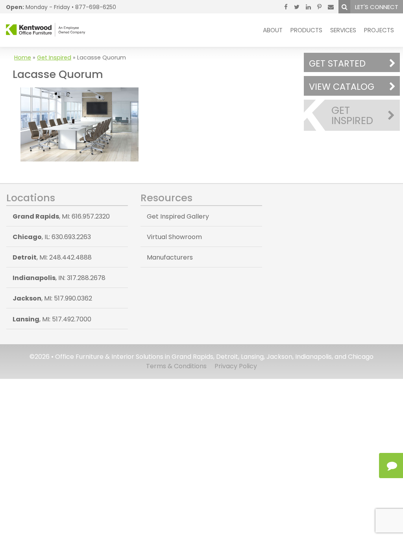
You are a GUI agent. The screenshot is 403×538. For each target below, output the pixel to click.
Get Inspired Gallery (178, 216)
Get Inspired (54, 57)
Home (22, 57)
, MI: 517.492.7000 (52, 319)
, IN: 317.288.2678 (59, 277)
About (273, 30)
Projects (379, 30)
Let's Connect (376, 7)
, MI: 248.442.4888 (52, 257)
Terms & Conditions (176, 366)
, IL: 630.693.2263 (52, 236)
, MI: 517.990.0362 (52, 298)
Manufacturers (170, 257)
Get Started (337, 63)
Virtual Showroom (174, 236)
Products (306, 30)
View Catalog (341, 86)
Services (343, 30)
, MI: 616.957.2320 (61, 216)
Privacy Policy (235, 366)
